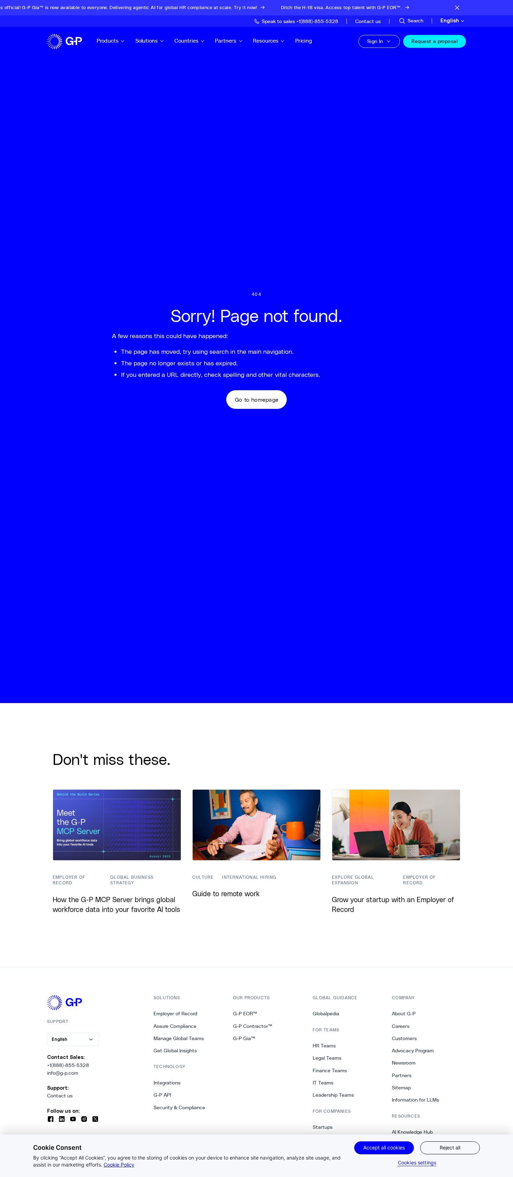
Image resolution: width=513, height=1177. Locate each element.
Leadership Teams (333, 1095)
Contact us (60, 1095)
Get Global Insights (175, 1050)
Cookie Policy (119, 1165)
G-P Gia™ (244, 1038)
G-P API (162, 1095)
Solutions (146, 41)
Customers (404, 1038)
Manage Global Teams (179, 1038)
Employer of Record (175, 1013)
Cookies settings (417, 1162)
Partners (225, 41)
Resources (265, 41)
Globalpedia (326, 1013)
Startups (323, 1127)
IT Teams (323, 1082)
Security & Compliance (179, 1107)
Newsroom (404, 1063)
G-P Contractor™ (252, 1026)
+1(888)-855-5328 (68, 1065)
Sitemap (401, 1087)
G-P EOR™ (245, 1013)
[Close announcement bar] (457, 7)
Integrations (167, 1082)
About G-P (404, 1013)
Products (108, 41)
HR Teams (324, 1045)
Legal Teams (327, 1058)
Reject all (450, 1147)
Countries (186, 41)
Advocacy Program (413, 1050)
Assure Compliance (175, 1026)
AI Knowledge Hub (412, 1132)
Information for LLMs (415, 1100)
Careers (400, 1026)
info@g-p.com (62, 1073)
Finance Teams (330, 1070)
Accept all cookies (384, 1147)
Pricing (303, 41)
